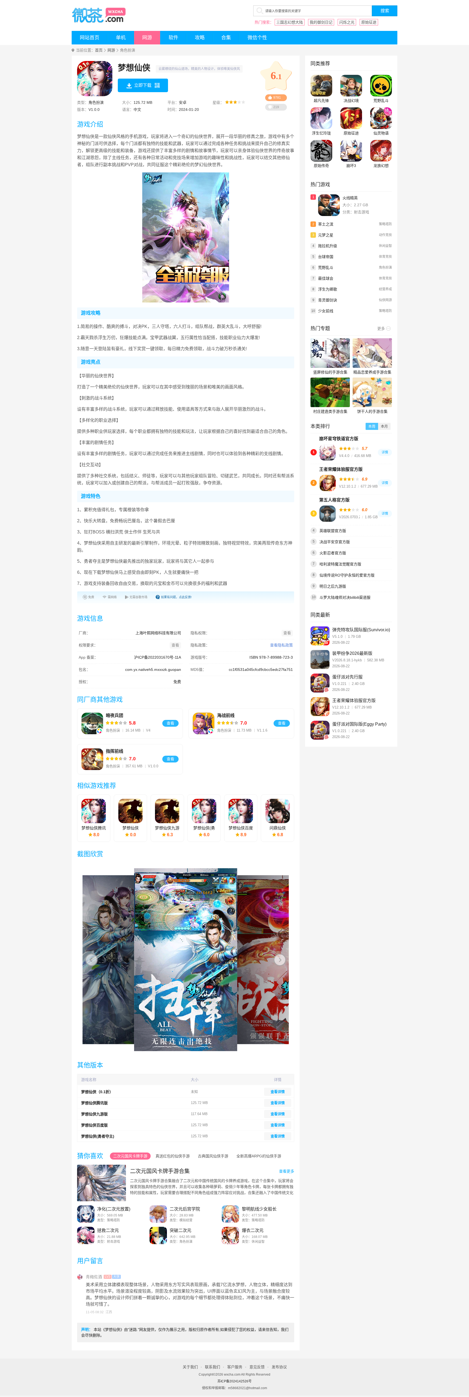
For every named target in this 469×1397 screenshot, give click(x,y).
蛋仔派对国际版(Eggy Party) (359, 724)
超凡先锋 (321, 100)
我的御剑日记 (321, 22)
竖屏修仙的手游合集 (330, 372)
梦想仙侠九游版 (94, 1114)
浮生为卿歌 (327, 289)
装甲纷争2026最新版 (352, 653)
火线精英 (350, 198)
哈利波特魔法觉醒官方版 (340, 564)
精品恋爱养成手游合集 (372, 372)
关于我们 (190, 1367)
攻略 (200, 37)
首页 (99, 50)
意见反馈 (257, 1367)
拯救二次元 (108, 1230)
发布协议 (279, 1367)
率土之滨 (325, 224)
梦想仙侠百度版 (94, 1125)
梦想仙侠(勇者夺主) (97, 1136)
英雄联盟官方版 (332, 531)
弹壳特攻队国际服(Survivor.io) (361, 629)
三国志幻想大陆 (289, 22)
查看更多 (286, 1171)
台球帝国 (325, 257)
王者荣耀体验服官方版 (341, 469)
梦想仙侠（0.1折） (97, 1092)
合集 (226, 37)
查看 (170, 723)
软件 (173, 37)
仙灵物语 (381, 133)
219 (276, 107)
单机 (121, 37)
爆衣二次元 (253, 1230)
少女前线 (325, 311)
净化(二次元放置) (113, 1209)
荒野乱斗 (381, 100)
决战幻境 (351, 100)
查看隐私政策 (281, 645)
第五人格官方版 (334, 500)
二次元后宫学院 (185, 1209)
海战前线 (225, 715)
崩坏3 (351, 165)
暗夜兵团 (114, 715)
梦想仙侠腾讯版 (94, 1103)
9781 (277, 97)
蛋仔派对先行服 (347, 677)
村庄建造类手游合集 (330, 411)
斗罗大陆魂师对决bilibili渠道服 (344, 597)
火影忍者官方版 (332, 553)
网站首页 (89, 37)
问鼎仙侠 (278, 828)
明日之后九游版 (332, 586)
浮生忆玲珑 (321, 133)
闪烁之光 (346, 22)
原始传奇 (321, 165)
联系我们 (212, 1367)
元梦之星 (325, 235)
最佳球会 (325, 278)
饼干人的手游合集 (372, 411)
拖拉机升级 (327, 246)
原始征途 (368, 22)
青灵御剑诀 (327, 300)
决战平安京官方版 (334, 542)
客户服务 (234, 1367)
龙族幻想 (381, 165)
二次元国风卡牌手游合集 (160, 1171)
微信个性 (257, 37)
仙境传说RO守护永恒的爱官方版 (347, 575)
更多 (381, 328)
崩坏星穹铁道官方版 (338, 438)
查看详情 (278, 1092)
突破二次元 (180, 1230)
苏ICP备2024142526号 (234, 1381)
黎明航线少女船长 (259, 1209)
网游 (147, 37)
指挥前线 (114, 751)
